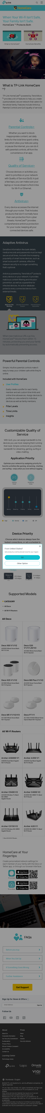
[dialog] (22, 556)
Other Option (22, 563)
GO (22, 557)
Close (40, 546)
